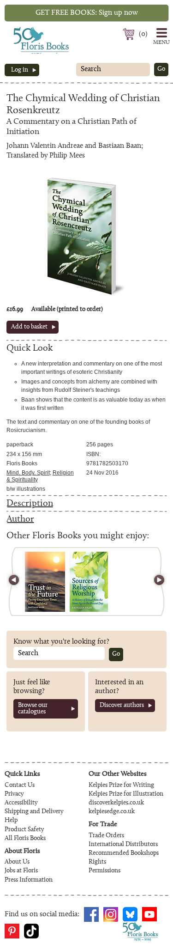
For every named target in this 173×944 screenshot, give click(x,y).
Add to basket (29, 327)
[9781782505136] (89, 582)
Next (155, 581)
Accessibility (21, 803)
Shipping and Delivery (34, 812)
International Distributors (123, 844)
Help (11, 820)
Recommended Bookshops (124, 853)
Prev (18, 581)
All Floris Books (25, 838)
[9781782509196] (45, 582)
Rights (97, 862)
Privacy (14, 794)
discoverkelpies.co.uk (116, 803)
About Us (17, 862)
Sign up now (87, 13)
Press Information (29, 880)
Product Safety (24, 830)
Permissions (104, 871)
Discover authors (122, 705)
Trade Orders (106, 836)
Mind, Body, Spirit (28, 472)
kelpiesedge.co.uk (112, 812)
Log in (19, 70)
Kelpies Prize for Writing (121, 785)
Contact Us (20, 785)
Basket (130, 34)
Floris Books (24, 29)
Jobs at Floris (21, 871)
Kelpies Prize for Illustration (126, 794)
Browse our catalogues (33, 708)
